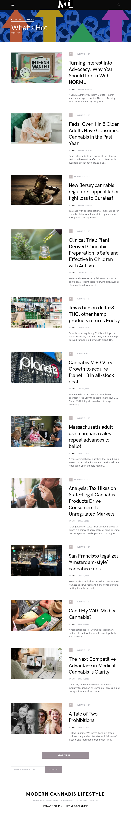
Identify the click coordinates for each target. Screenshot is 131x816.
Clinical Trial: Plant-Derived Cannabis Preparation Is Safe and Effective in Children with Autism (94, 253)
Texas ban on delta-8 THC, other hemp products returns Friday (94, 314)
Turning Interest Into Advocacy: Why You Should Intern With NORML (90, 72)
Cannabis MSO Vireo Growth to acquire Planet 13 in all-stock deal (91, 372)
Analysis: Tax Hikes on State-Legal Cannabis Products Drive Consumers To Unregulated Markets (92, 501)
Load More (64, 755)
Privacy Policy (52, 806)
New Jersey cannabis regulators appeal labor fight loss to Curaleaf (94, 191)
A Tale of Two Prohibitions (83, 717)
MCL (73, 89)
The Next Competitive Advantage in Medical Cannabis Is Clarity (92, 665)
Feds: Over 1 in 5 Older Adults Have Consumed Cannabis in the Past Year (94, 134)
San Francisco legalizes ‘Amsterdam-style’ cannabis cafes (94, 562)
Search (53, 769)
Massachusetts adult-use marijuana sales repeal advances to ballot (92, 437)
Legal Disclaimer (77, 806)
